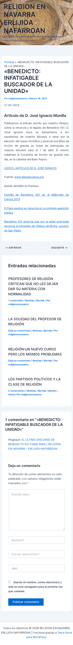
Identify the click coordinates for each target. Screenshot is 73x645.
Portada (9, 62)
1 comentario (15, 300)
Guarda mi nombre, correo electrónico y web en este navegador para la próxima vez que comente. (35, 587)
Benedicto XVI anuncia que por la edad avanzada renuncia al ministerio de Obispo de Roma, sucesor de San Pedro (36, 226)
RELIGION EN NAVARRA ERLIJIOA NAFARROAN (24, 19)
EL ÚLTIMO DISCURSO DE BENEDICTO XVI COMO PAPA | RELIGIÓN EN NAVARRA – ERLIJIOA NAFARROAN (34, 444)
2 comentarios (16, 390)
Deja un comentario (19, 330)
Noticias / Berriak (34, 300)
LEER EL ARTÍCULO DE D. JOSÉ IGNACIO (30, 168)
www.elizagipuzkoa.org (29, 177)
